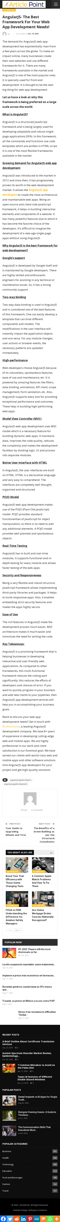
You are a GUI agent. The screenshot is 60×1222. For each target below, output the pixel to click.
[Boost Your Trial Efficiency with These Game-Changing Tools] (17, 865)
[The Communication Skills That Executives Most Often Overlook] (9, 1131)
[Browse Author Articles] (30, 798)
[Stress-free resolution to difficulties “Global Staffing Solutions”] (9, 1016)
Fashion (6, 1184)
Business (6, 1151)
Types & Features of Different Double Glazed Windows (35, 1078)
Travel (5, 1190)
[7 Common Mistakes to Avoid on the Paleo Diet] (8, 1068)
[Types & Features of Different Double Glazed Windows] (8, 1080)
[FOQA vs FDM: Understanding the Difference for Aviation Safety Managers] (17, 899)
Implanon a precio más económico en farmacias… (28, 975)
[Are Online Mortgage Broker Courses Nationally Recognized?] (43, 899)
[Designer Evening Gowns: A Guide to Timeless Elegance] (9, 1116)
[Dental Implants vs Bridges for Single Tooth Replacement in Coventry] (9, 1100)
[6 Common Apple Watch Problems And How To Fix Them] (43, 865)
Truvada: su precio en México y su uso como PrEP (28, 1001)
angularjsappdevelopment (15, 784)
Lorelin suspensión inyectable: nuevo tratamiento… (29, 964)
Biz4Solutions (11, 726)
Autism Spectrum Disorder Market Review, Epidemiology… (27, 1054)
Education (7, 1171)
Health (5, 1157)
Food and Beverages (12, 1177)
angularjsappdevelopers (21, 780)
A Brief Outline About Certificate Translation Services (28, 1043)
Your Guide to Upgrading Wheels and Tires (16, 831)
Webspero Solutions (37, 1210)
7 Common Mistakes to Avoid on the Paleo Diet (36, 1066)
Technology (9, 10)
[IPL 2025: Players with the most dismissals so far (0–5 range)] (9, 953)
